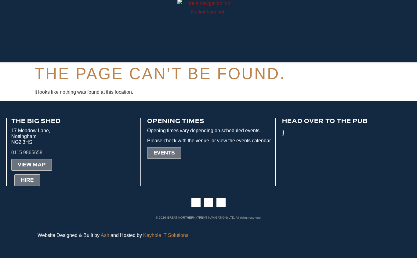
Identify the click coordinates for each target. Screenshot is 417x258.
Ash (105, 235)
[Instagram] (208, 202)
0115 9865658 (26, 152)
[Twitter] (221, 202)
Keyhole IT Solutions (165, 235)
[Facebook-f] (196, 202)
